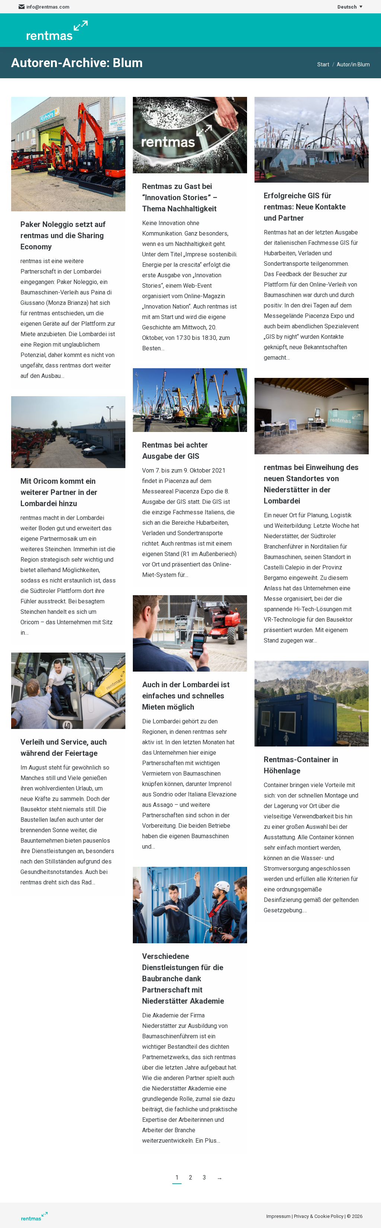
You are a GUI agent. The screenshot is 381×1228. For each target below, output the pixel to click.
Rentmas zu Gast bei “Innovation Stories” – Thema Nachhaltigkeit (179, 197)
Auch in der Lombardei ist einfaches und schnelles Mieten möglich (186, 695)
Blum (128, 62)
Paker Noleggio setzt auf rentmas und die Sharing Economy (63, 235)
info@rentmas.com (47, 7)
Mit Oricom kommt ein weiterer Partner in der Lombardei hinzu (58, 492)
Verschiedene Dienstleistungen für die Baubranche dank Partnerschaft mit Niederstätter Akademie (183, 979)
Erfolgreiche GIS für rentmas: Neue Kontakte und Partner (305, 206)
